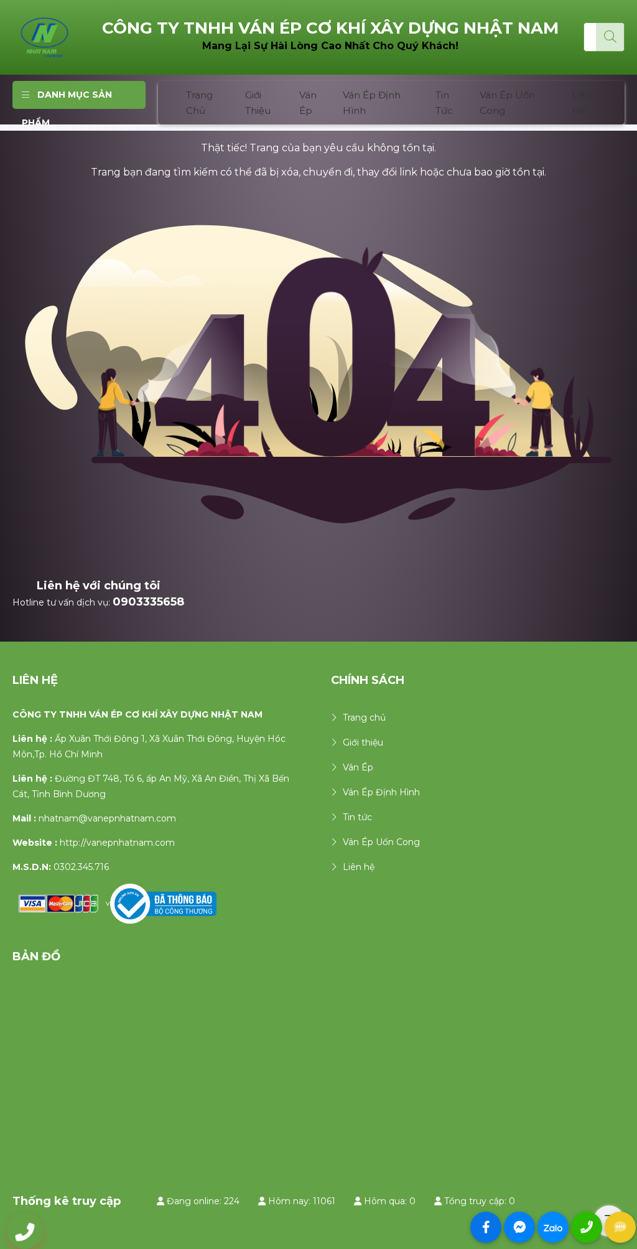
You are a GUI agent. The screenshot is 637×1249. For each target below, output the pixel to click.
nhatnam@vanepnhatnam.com (107, 818)
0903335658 (148, 602)
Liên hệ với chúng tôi (98, 585)
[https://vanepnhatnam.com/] (44, 36)
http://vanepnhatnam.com (117, 842)
